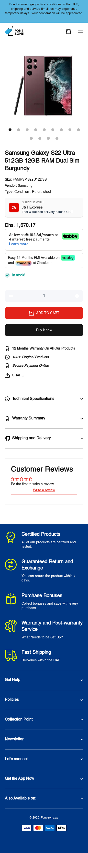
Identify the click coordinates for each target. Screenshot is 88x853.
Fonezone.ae (49, 817)
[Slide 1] (10, 129)
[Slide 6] (52, 129)
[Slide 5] (44, 129)
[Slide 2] (18, 129)
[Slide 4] (35, 129)
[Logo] (14, 31)
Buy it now (44, 330)
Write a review (44, 490)
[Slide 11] (39, 138)
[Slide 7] (61, 129)
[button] (68, 31)
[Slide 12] (48, 138)
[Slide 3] (27, 129)
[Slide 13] (56, 138)
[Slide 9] (78, 129)
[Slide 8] (69, 129)
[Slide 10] (31, 138)
